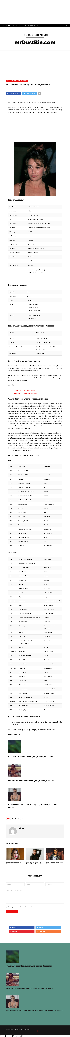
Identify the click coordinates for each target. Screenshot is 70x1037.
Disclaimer (25, 1036)
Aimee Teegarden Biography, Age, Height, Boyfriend (13, 863)
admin (21, 828)
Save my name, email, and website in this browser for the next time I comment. (31, 907)
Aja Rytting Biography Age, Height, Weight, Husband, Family (35, 863)
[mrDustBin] (35, 39)
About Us (2, 1036)
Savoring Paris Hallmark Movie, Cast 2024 (28, 25)
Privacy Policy (17, 1036)
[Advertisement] (35, 12)
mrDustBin (27, 1029)
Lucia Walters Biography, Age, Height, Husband (54, 863)
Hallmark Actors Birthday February (17, 80)
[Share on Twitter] (15, 818)
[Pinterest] (18, 818)
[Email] (21, 818)
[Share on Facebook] (12, 818)
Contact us (9, 1036)
